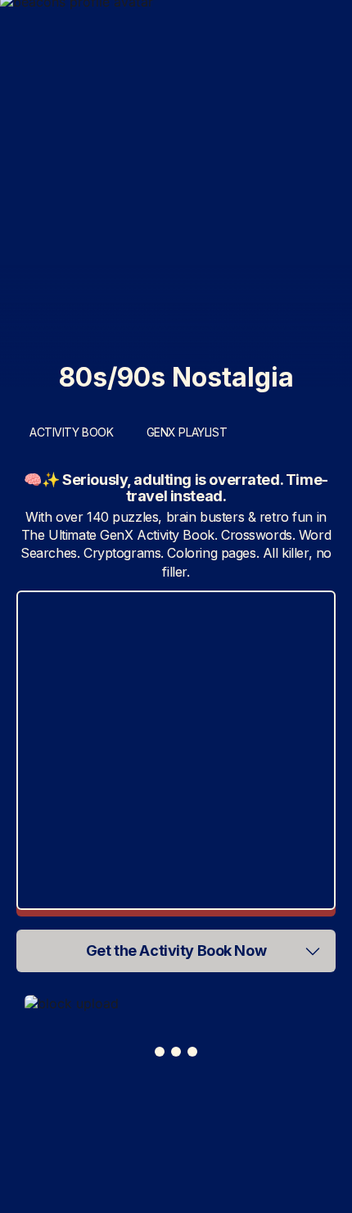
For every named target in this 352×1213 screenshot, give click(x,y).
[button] (176, 951)
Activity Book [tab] (71, 432)
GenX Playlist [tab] (187, 432)
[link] (176, 1003)
